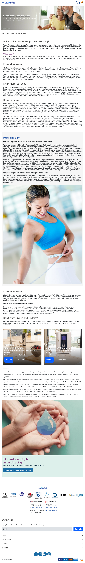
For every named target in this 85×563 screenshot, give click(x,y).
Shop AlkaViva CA (51, 510)
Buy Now (9, 360)
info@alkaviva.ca (51, 507)
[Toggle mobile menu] (3, 2)
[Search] (76, 2)
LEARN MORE (22, 360)
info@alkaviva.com (36, 507)
